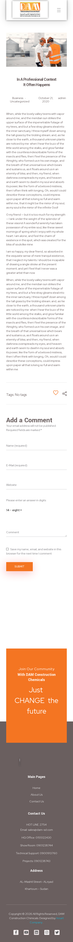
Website (11, 485)
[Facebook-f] (15, 932)
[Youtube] (26, 932)
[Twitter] (57, 932)
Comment (12, 532)
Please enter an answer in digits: (26, 500)
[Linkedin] (36, 932)
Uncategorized (19, 101)
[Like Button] (56, 393)
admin (62, 98)
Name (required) (16, 445)
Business (17, 98)
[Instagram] (46, 932)
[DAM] (30, 9)
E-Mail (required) (16, 465)
